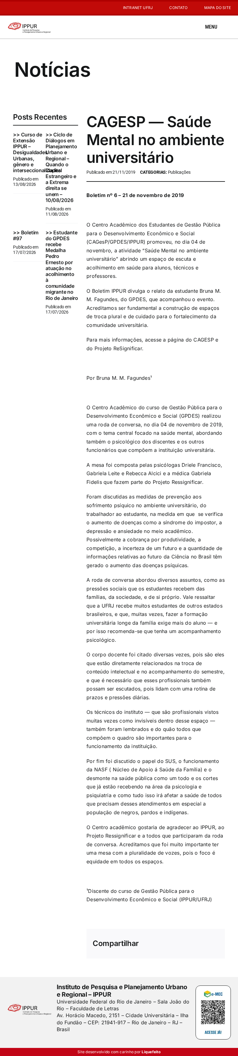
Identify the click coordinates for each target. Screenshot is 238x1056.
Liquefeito (151, 1051)
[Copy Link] (213, 948)
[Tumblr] (184, 948)
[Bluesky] (173, 939)
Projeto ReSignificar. (119, 348)
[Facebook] (154, 939)
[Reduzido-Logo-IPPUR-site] (29, 23)
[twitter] (69, 1042)
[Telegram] (213, 939)
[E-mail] (204, 948)
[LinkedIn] (194, 939)
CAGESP (203, 340)
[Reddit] (184, 939)
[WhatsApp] (204, 939)
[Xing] (194, 948)
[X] (164, 939)
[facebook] (59, 1042)
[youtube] (19, 7)
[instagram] (9, 7)
